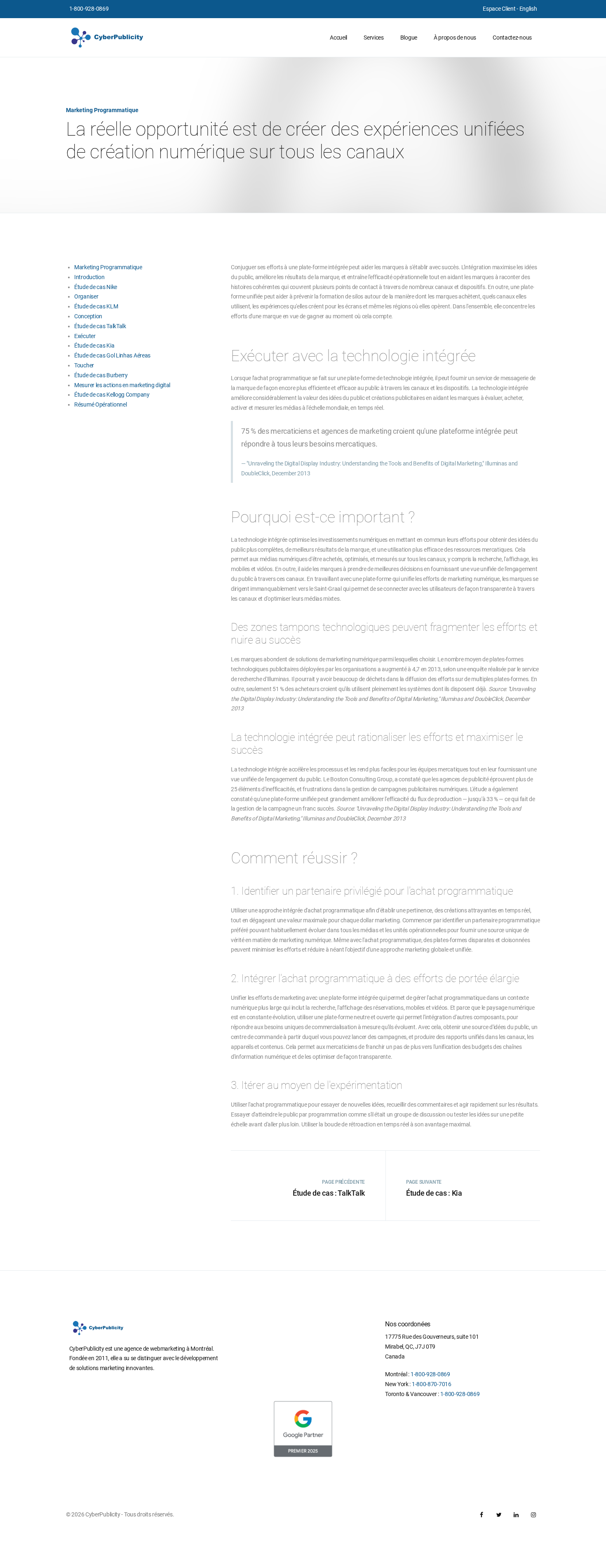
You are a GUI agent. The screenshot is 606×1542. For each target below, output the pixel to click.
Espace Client (499, 8)
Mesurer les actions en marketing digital (122, 385)
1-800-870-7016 (431, 1384)
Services (374, 37)
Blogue (408, 37)
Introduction (89, 277)
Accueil (338, 37)
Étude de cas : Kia (434, 1193)
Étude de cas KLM (96, 306)
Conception (88, 316)
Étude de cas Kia (94, 345)
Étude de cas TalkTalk (100, 326)
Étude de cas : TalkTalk (329, 1193)
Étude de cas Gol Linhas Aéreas (112, 355)
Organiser (86, 296)
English (528, 8)
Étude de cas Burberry (101, 375)
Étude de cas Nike (95, 287)
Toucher (84, 365)
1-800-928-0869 (89, 8)
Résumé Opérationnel (100, 404)
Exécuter (85, 336)
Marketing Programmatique (108, 267)
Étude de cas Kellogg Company (112, 394)
